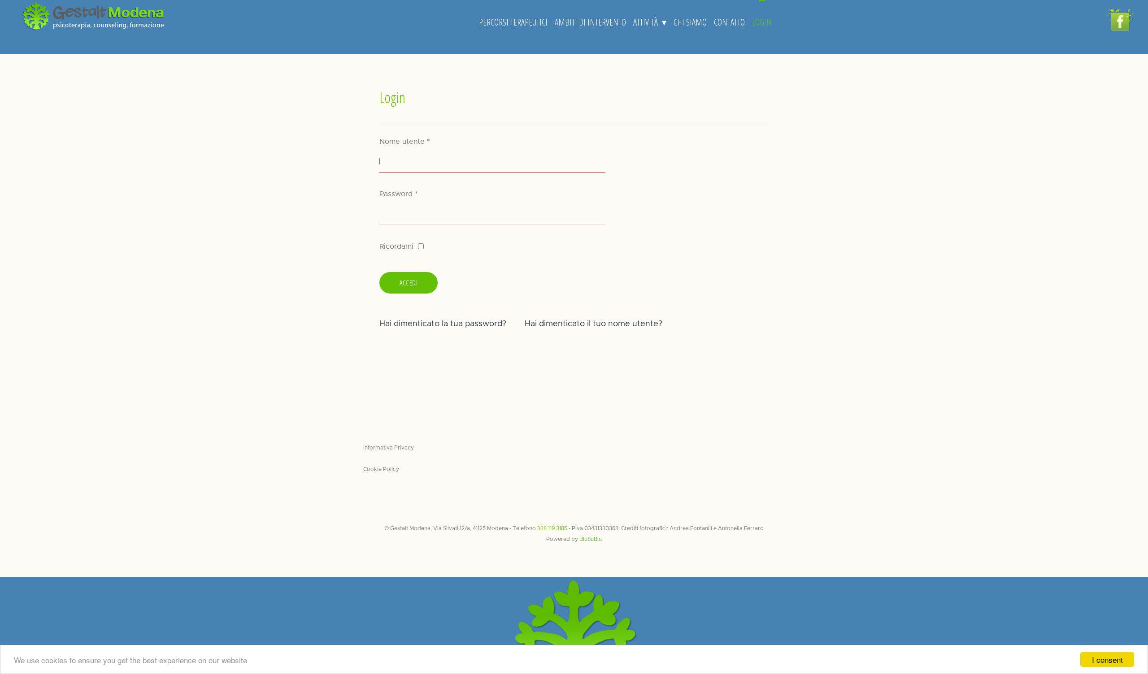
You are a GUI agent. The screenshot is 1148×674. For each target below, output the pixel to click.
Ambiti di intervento (590, 22)
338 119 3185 (552, 528)
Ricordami (396, 246)
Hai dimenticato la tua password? (442, 324)
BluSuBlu (590, 539)
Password (398, 194)
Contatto (729, 22)
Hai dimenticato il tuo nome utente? (593, 324)
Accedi (408, 283)
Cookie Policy (381, 469)
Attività (645, 22)
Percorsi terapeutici (513, 22)
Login (762, 22)
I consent (1107, 659)
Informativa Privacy (388, 447)
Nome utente (404, 141)
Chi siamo (690, 22)
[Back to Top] (1126, 630)
